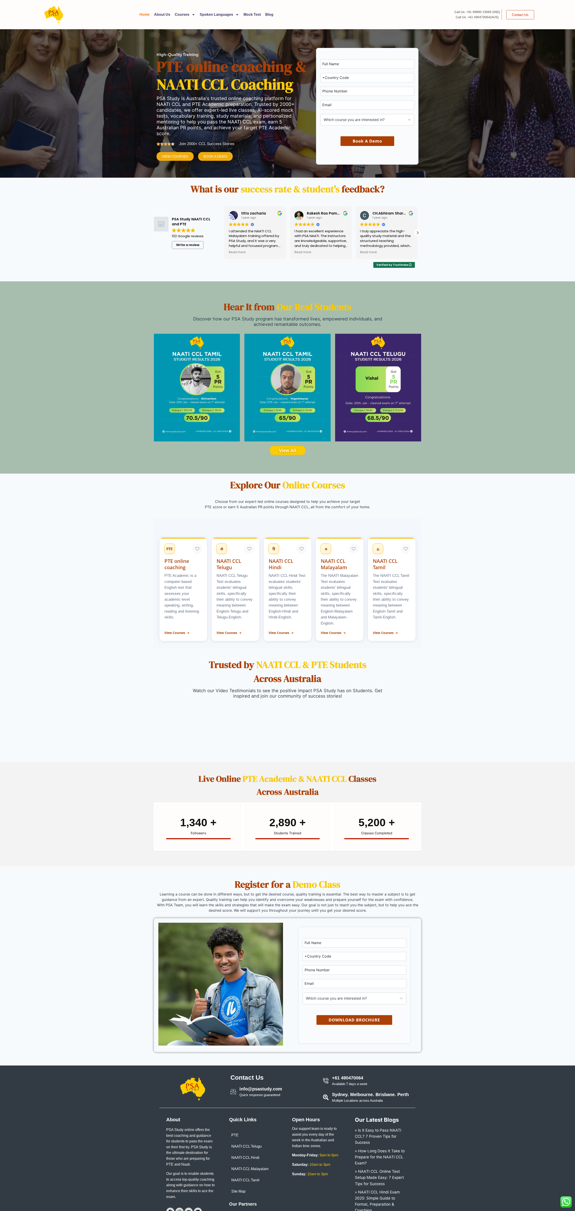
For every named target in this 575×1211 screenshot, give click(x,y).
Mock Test (252, 14)
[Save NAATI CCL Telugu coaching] (249, 549)
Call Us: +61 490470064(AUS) (477, 17)
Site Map (238, 1191)
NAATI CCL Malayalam (249, 1169)
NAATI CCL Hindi (245, 1158)
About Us (162, 14)
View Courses (174, 633)
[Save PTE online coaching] (197, 549)
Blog (269, 14)
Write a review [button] (187, 245)
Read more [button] (237, 252)
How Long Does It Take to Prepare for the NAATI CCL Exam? (380, 1157)
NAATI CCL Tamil (245, 1180)
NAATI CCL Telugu (246, 1146)
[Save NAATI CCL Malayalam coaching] (353, 549)
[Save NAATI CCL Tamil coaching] (406, 549)
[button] (417, 232)
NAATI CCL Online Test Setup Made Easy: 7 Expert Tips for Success (379, 1177)
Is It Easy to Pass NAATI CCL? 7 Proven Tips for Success (378, 1136)
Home (144, 14)
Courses (182, 14)
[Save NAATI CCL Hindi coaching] (301, 549)
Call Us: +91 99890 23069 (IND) (477, 12)
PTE (235, 1135)
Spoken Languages (216, 14)
